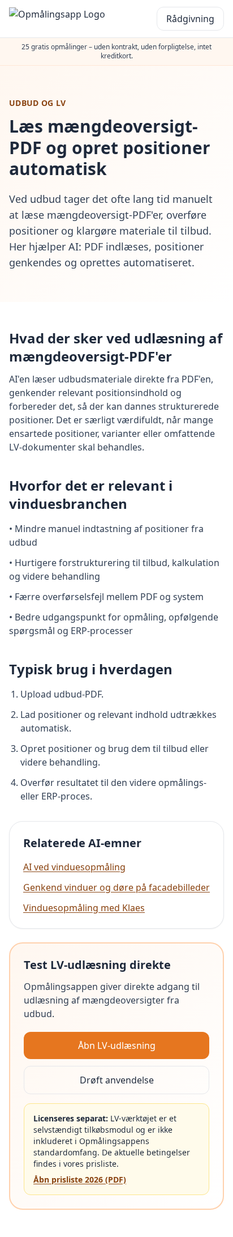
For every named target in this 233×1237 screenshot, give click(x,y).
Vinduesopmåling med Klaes (84, 908)
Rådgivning (190, 18)
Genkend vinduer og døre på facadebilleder (116, 887)
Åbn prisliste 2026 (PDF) (79, 1179)
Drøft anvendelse (117, 1080)
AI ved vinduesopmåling (74, 867)
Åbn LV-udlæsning (117, 1045)
